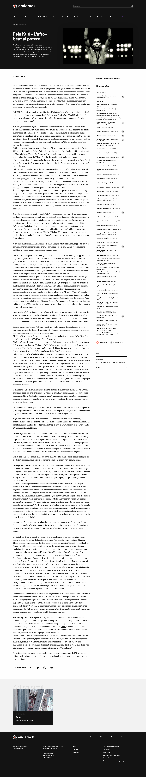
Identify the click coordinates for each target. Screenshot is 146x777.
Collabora (76, 752)
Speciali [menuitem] (88, 17)
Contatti (75, 749)
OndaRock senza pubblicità (111, 755)
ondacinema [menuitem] (124, 17)
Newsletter (106, 752)
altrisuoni (24, 24)
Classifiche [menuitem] (100, 17)
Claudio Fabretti (18, 748)
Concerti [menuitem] (65, 17)
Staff (74, 746)
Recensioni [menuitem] (28, 17)
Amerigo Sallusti (19, 76)
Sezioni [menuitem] (16, 17)
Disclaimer (106, 749)
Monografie (16, 24)
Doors (63, 626)
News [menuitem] (54, 17)
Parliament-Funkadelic (26, 425)
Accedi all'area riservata (110, 758)
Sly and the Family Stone (23, 402)
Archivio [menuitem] (77, 17)
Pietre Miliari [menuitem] (42, 17)
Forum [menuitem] (112, 17)
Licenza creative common (111, 746)
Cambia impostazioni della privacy (113, 761)
